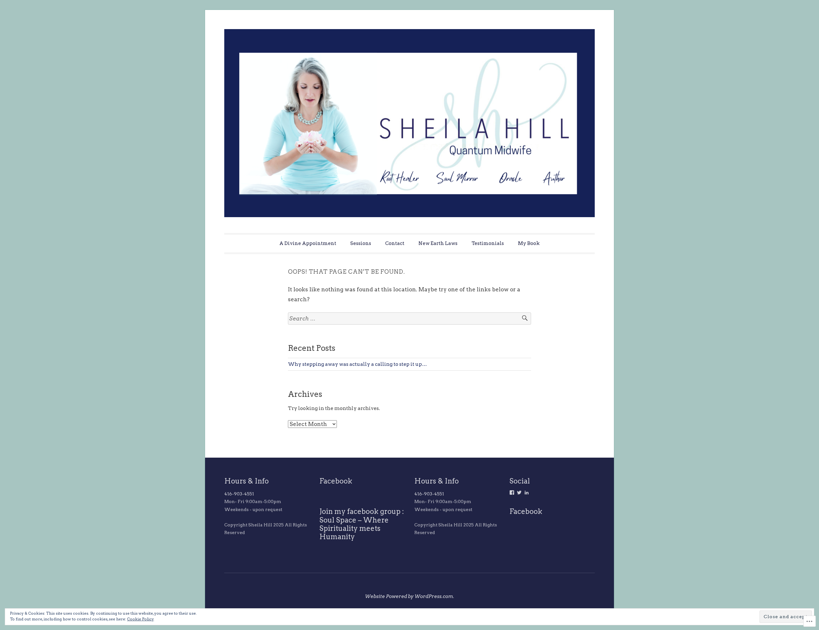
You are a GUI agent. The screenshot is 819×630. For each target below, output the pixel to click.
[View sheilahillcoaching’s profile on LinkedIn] (526, 492)
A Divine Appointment (307, 243)
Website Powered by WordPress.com (409, 596)
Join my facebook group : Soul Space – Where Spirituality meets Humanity (361, 524)
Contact (394, 243)
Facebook (335, 481)
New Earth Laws (437, 243)
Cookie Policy (140, 619)
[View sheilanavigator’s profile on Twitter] (519, 492)
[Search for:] (409, 318)
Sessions (360, 243)
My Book (529, 243)
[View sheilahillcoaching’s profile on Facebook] (511, 492)
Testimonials (488, 243)
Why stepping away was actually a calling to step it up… (357, 364)
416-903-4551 (239, 493)
